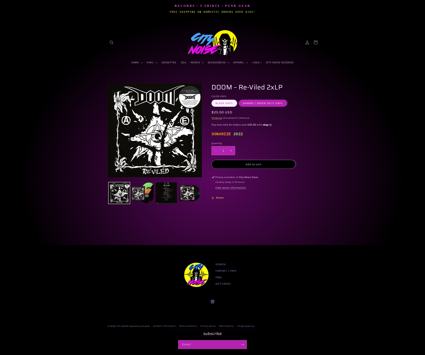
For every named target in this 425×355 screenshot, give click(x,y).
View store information (230, 187)
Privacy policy (207, 326)
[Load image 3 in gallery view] (166, 193)
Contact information (164, 326)
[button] (112, 42)
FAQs (218, 277)
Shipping (217, 118)
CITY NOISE (122, 326)
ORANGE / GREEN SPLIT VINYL (263, 103)
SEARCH (220, 264)
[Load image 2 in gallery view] (143, 193)
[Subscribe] (242, 344)
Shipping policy (246, 326)
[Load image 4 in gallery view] (190, 193)
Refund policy (226, 326)
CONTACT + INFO (225, 270)
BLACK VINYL (224, 103)
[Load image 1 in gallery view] (119, 193)
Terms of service (188, 326)
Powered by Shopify (139, 326)
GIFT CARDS (223, 283)
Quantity (217, 143)
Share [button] (220, 197)
